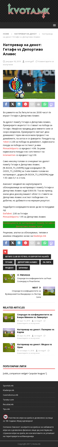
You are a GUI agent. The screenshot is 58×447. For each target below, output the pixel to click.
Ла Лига (47, 262)
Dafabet (7, 213)
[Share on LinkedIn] (19, 104)
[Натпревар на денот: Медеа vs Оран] (9, 347)
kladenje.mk (39, 235)
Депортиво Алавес (27, 262)
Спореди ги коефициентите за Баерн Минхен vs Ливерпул (34, 316)
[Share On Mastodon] (51, 104)
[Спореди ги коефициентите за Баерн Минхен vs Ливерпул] (9, 317)
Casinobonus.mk (10, 395)
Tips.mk (6, 409)
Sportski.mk (8, 385)
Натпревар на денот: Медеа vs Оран (34, 345)
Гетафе (8, 262)
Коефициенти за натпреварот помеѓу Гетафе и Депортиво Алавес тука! (29, 225)
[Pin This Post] (25, 104)
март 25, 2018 (24, 336)
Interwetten (9, 155)
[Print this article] (38, 104)
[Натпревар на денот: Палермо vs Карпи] (9, 332)
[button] (54, 25)
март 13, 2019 (24, 321)
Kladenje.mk (8, 390)
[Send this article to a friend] (32, 104)
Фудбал (9, 268)
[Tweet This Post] (12, 104)
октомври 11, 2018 (26, 350)
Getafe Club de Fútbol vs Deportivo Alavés (27, 256)
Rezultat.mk (8, 404)
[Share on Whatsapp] (45, 104)
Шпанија (23, 268)
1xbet (6, 141)
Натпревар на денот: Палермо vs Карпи (35, 331)
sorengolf (29, 61)
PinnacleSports (10, 148)
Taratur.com (8, 399)
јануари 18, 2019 (13, 61)
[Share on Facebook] (6, 104)
